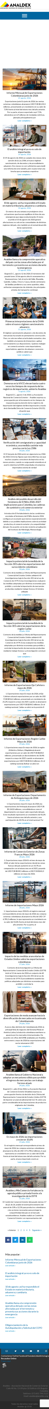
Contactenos (6, 1351)
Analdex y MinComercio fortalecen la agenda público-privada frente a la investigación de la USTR (24, 1193)
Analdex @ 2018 (24, 1406)
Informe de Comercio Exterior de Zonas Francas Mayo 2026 (24, 853)
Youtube (30, 1351)
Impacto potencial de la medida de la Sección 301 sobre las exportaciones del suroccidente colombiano (24, 564)
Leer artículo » (10, 1266)
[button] (8, 1240)
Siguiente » (36, 1230)
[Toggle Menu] (24, 16)
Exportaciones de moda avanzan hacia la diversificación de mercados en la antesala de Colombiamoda (24, 1018)
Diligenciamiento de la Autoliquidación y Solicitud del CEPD (24, 1326)
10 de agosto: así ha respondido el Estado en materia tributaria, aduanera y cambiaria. (24, 204)
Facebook (23, 1351)
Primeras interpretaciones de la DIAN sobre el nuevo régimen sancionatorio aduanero (24, 324)
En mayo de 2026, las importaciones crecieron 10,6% (24, 1138)
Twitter (15, 1351)
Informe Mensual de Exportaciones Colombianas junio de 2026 (24, 94)
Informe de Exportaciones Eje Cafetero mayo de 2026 (24, 686)
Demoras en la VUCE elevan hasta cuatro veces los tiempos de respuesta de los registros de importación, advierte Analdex (24, 386)
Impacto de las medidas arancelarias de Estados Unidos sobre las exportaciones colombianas (24, 959)
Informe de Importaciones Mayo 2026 (24, 905)
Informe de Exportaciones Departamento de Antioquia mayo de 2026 (24, 796)
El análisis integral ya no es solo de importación (24, 150)
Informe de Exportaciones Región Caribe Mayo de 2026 (24, 740)
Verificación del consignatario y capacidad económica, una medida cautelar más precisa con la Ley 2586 (24, 445)
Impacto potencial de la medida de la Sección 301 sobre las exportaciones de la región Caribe (24, 626)
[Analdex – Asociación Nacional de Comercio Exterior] (15, 8)
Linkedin (38, 1351)
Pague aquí (6, 1361)
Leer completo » (24, 121)
